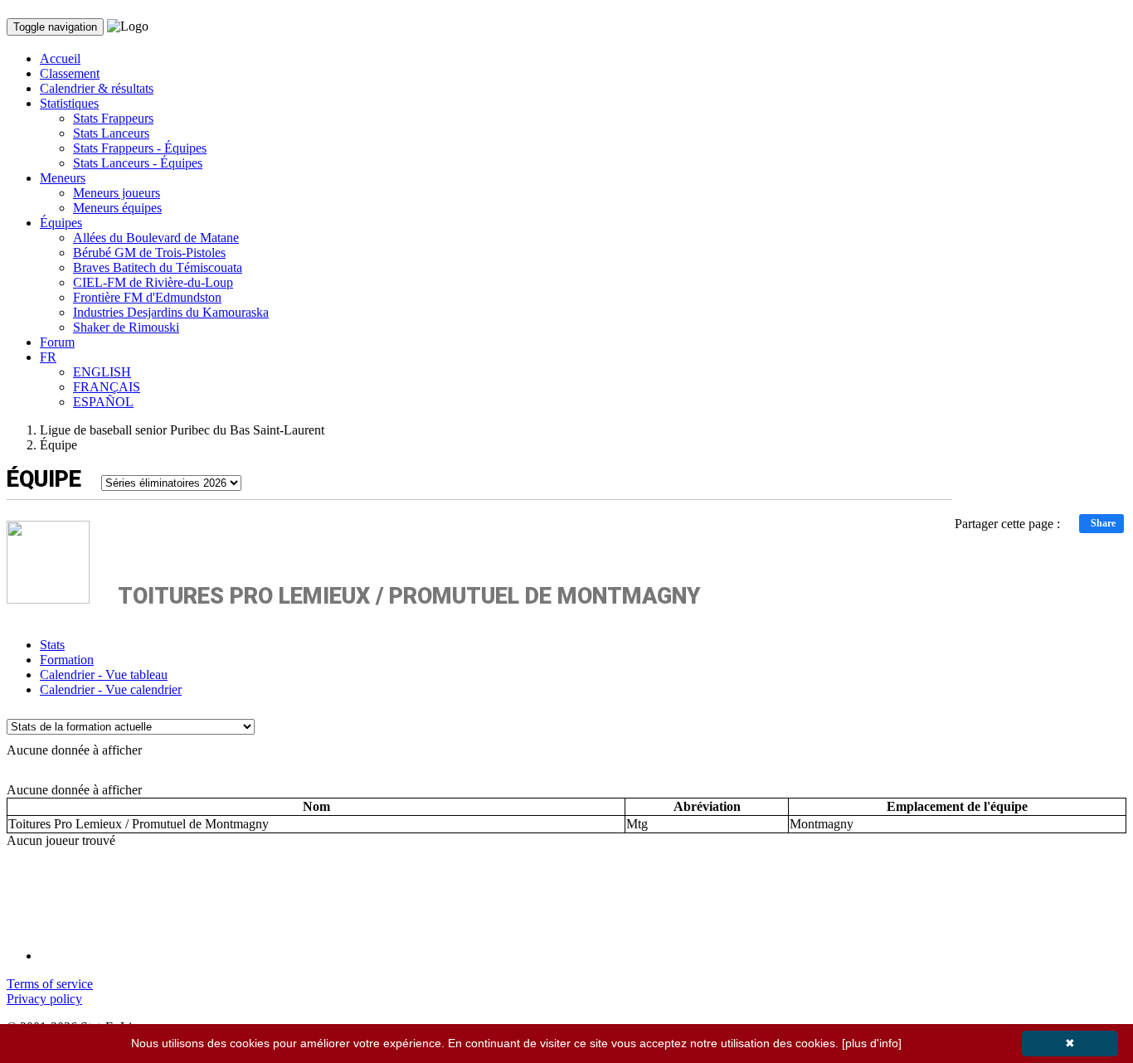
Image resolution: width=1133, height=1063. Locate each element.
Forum (57, 342)
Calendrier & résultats (96, 88)
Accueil (60, 58)
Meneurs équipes (117, 208)
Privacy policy (44, 999)
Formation (67, 660)
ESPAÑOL (103, 402)
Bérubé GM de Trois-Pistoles (149, 252)
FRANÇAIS (106, 387)
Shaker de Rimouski (126, 327)
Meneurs (62, 178)
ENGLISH (102, 372)
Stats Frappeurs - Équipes (140, 148)
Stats (52, 645)
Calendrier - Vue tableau (104, 674)
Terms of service (50, 984)
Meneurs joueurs (116, 193)
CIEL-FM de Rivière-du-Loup (153, 282)
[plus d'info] (872, 1043)
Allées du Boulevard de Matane (156, 238)
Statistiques (69, 103)
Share (1103, 523)
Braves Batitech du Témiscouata (157, 267)
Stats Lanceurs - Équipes (137, 163)
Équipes (61, 223)
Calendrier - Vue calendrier (111, 689)
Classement (70, 73)
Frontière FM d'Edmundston (147, 297)
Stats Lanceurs (111, 133)
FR (48, 357)
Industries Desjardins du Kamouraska (171, 312)
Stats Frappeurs (113, 118)
